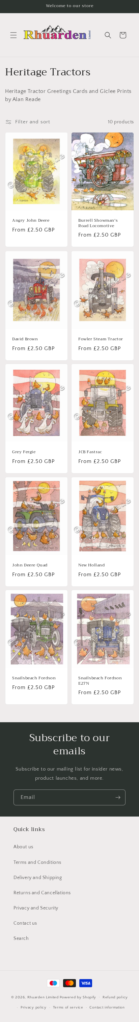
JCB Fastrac (90, 452)
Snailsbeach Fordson (34, 678)
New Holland (91, 565)
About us (23, 847)
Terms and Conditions (37, 862)
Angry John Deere (31, 220)
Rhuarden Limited (43, 997)
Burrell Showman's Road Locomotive (98, 223)
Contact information (106, 1007)
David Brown (25, 339)
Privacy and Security (35, 908)
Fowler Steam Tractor (100, 339)
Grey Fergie (24, 452)
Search (21, 938)
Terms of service (68, 1007)
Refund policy (115, 997)
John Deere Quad (30, 565)
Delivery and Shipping (37, 877)
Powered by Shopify (78, 997)
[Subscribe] (117, 797)
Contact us (25, 923)
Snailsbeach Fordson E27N (100, 681)
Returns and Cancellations (42, 893)
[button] (13, 35)
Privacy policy (34, 1007)
